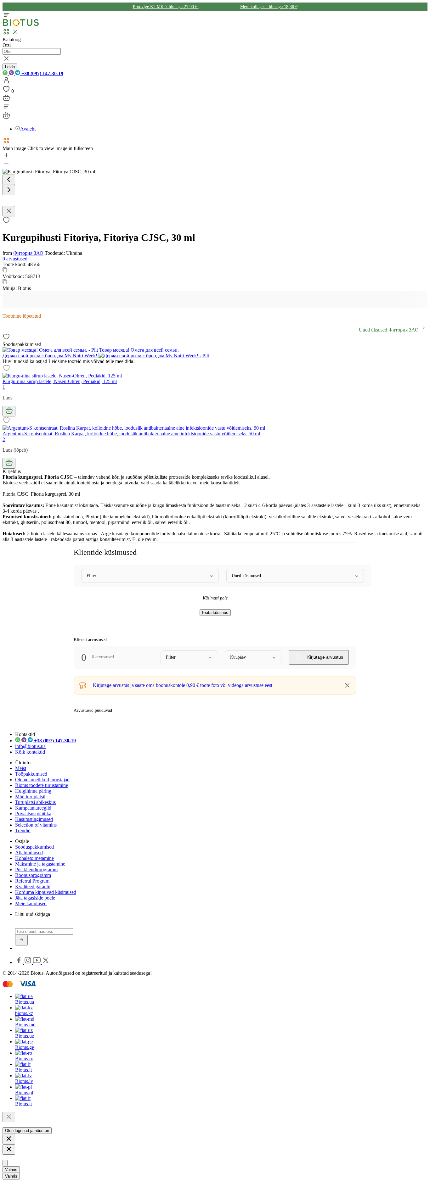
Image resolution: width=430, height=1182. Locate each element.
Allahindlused (29, 852)
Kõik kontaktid (30, 752)
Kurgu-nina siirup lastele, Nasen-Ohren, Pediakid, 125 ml (60, 381)
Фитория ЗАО (28, 253)
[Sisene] (6, 82)
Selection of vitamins (36, 825)
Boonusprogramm (33, 875)
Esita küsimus (215, 612)
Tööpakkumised (31, 774)
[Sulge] (9, 1117)
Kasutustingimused (34, 819)
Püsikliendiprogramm (36, 869)
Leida (10, 66)
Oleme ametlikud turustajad (42, 779)
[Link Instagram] (28, 962)
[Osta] (9, 411)
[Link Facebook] (19, 962)
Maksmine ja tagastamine (40, 864)
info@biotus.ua (30, 746)
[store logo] (21, 24)
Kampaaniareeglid (33, 808)
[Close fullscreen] (9, 211)
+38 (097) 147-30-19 (41, 73)
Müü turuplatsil (30, 796)
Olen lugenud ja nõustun (27, 1130)
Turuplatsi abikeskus (35, 802)
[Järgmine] (9, 190)
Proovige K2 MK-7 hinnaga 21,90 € (166, 6)
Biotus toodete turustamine (41, 785)
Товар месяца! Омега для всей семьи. (138, 350)
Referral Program (32, 881)
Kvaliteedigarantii (32, 886)
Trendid (23, 830)
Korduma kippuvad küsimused (45, 892)
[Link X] (45, 962)
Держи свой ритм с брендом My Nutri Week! (51, 355)
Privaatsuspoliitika (33, 813)
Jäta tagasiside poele (35, 897)
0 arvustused (15, 258)
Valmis (11, 1169)
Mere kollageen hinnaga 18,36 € (268, 6)
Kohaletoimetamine (34, 858)
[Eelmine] (9, 180)
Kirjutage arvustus (324, 657)
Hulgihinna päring (33, 791)
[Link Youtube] (37, 962)
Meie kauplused (31, 903)
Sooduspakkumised (34, 847)
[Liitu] (21, 940)
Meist (20, 768)
